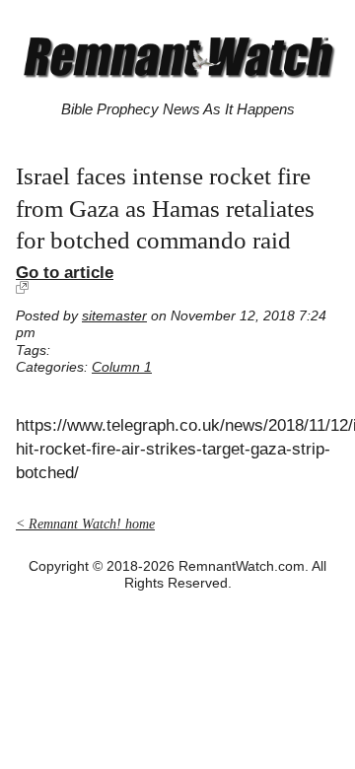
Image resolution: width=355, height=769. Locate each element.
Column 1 (122, 367)
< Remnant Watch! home (85, 524)
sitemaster (114, 316)
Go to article (64, 272)
